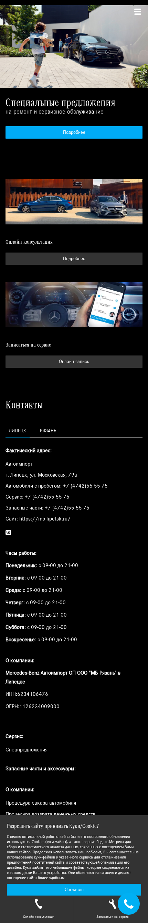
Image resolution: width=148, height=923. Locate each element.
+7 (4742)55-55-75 (85, 486)
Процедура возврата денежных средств (50, 814)
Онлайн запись (74, 361)
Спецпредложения (26, 749)
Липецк (17, 431)
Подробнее (74, 132)
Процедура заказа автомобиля (41, 803)
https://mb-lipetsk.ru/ (45, 519)
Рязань (48, 431)
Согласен (74, 889)
